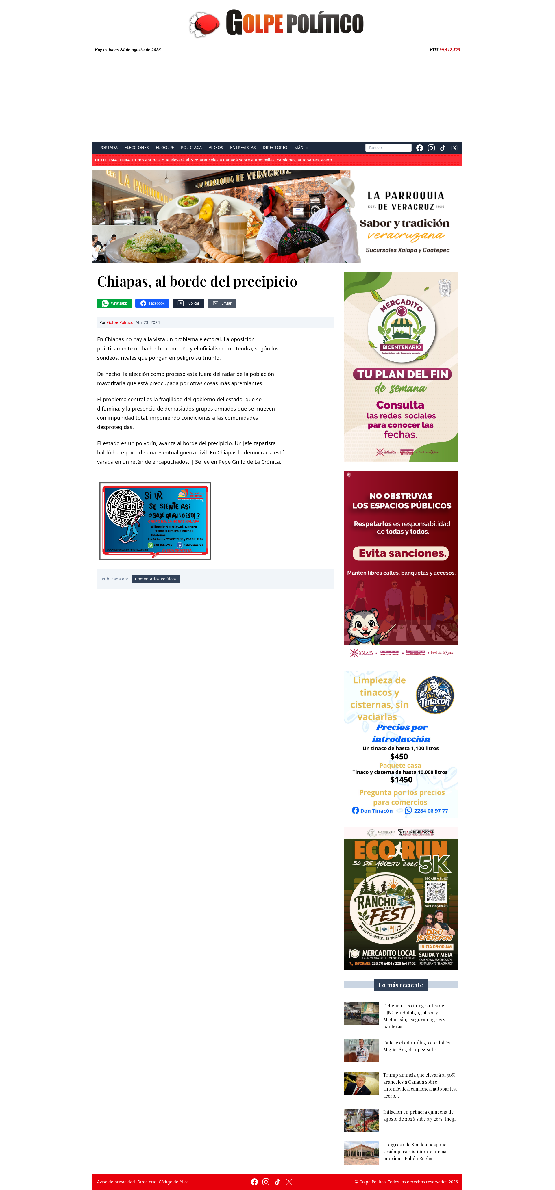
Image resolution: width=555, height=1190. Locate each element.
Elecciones (137, 147)
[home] (277, 22)
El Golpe (165, 147)
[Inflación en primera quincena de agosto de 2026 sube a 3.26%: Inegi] (361, 1120)
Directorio (275, 147)
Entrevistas (243, 147)
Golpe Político (120, 322)
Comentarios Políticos (156, 579)
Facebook (156, 303)
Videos (216, 147)
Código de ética (174, 1182)
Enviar (226, 303)
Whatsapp (119, 303)
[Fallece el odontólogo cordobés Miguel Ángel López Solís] (361, 1051)
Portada (108, 147)
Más (298, 148)
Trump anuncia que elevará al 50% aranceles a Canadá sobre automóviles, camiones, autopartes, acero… (215, 160)
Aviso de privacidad (116, 1182)
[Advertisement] (277, 95)
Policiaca (191, 147)
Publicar (192, 303)
